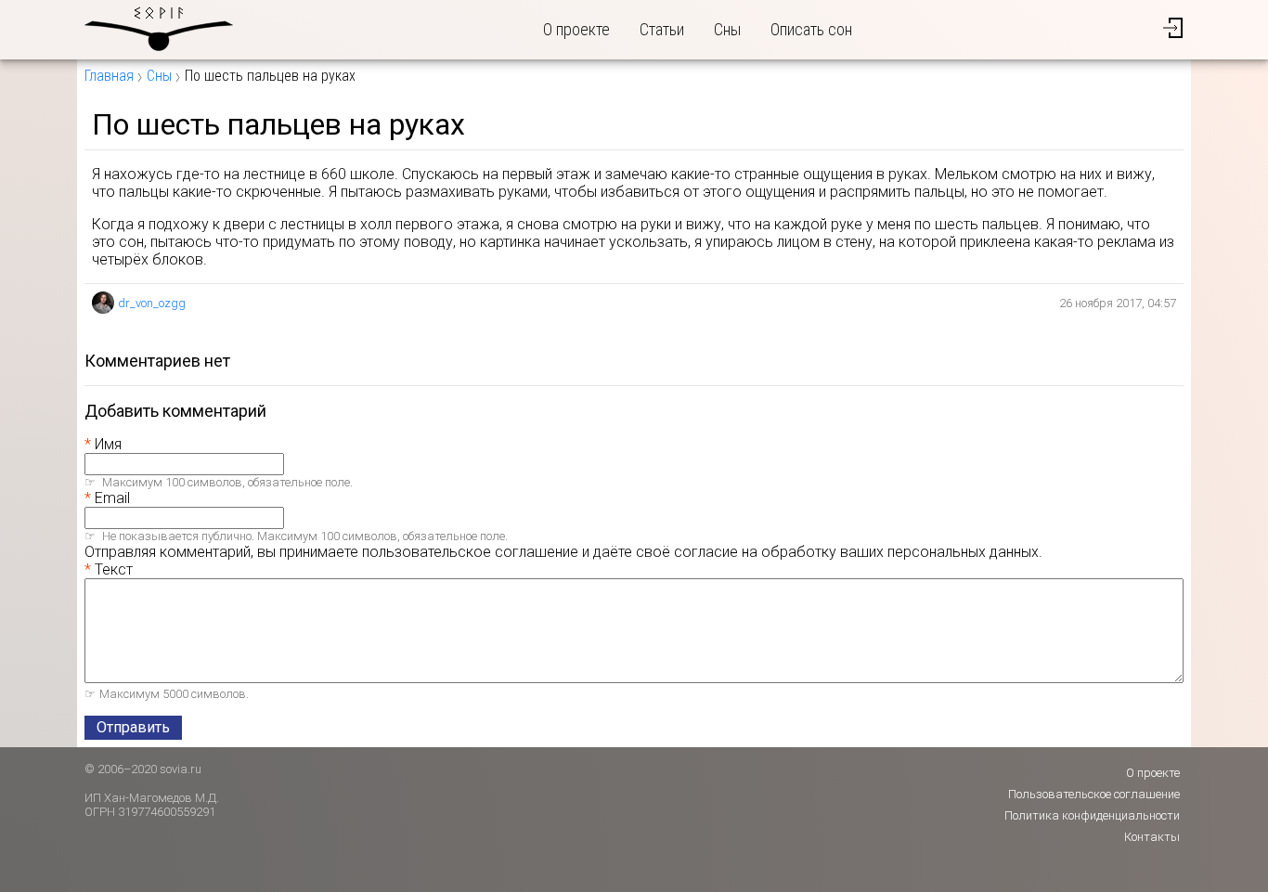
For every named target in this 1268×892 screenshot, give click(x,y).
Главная (109, 75)
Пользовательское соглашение (1094, 794)
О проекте (576, 29)
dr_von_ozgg (152, 303)
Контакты (1152, 837)
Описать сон (811, 29)
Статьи (662, 29)
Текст (114, 569)
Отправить (133, 727)
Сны (727, 29)
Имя (108, 444)
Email (112, 498)
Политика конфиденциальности (1092, 815)
